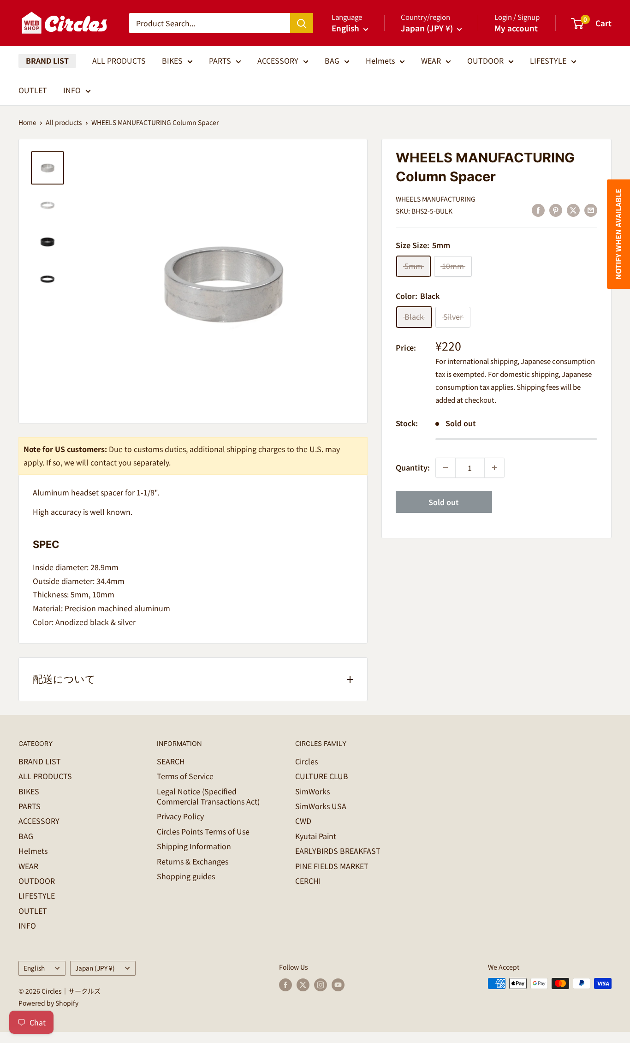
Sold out (443, 501)
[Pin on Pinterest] (555, 210)
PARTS (220, 60)
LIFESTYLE (548, 60)
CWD (303, 820)
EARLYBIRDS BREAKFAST (337, 850)
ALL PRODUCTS (119, 60)
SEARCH (171, 761)
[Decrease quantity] (445, 467)
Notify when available (618, 234)
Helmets (380, 60)
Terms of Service (185, 775)
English (34, 967)
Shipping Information (194, 846)
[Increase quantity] (494, 467)
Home (27, 122)
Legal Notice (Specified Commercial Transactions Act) (208, 796)
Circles (306, 761)
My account (516, 28)
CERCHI (308, 880)
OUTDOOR (485, 60)
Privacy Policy (180, 816)
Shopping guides (186, 876)
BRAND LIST (47, 60)
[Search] (301, 23)
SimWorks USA (320, 805)
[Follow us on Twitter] (303, 984)
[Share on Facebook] (538, 210)
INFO (72, 89)
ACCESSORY (277, 60)
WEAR (431, 60)
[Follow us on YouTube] (338, 984)
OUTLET (32, 89)
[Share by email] (590, 210)
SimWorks (312, 791)
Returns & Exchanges (192, 861)
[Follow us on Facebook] (285, 984)
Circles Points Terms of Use (203, 831)
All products (64, 122)
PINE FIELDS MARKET (331, 865)
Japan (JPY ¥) (95, 967)
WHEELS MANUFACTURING (435, 198)
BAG (332, 60)
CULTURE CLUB (321, 775)
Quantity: (413, 467)
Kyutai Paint (315, 835)
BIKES (172, 60)
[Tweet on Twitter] (573, 210)
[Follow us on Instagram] (320, 984)
